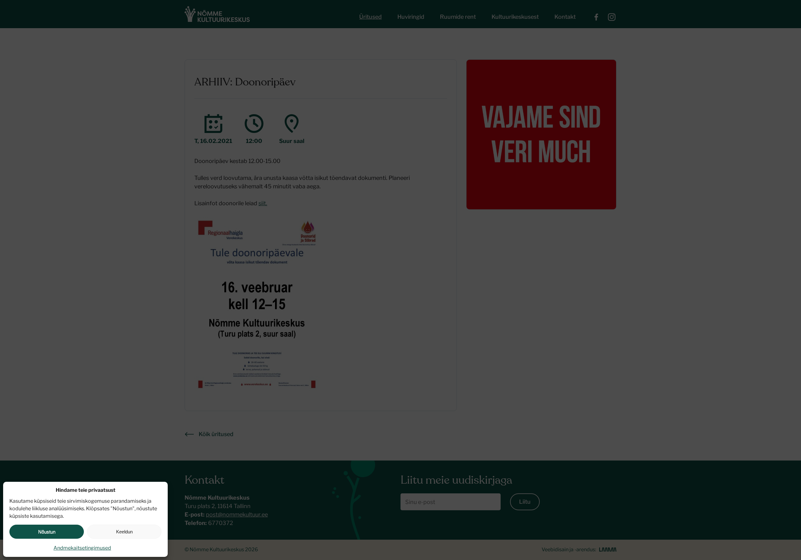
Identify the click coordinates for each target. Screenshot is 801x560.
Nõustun (46, 531)
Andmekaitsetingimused (82, 548)
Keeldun (124, 531)
